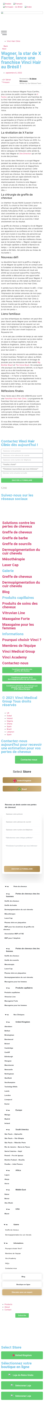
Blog (5, 592)
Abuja (7, 1179)
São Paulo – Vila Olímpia (14, 1138)
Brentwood (9, 1039)
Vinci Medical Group (18, 651)
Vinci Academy (14, 657)
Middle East (21, 1190)
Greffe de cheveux (17, 532)
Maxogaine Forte (16, 619)
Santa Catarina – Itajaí (13, 1151)
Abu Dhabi (9, 1203)
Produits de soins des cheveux (20, 605)
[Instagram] (22, 505)
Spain (9, 726)
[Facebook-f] (10, 505)
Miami (7, 1214)
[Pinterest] (29, 505)
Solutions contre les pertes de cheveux (18, 524)
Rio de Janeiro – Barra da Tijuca (17, 1147)
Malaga (7, 1115)
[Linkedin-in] (16, 505)
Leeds (7, 1091)
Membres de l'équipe (19, 645)
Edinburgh (9, 1056)
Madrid (7, 1119)
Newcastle (9, 1069)
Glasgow (8, 1061)
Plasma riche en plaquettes (15, 922)
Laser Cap (10, 565)
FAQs (7, 1263)
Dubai (9, 716)
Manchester (9, 1065)
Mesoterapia (9, 964)
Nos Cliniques (19, 1015)
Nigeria (10, 721)
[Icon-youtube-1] (4, 505)
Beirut (7, 1198)
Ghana (9, 724)
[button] (1, 433)
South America (22, 1129)
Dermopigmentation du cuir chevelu (21, 551)
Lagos (7, 1175)
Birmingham (9, 1035)
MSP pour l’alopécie (12, 938)
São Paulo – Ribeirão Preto (15, 1142)
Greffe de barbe (15, 538)
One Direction (25, 153)
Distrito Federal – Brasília (15, 1160)
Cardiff (7, 1052)
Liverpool (8, 1099)
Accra (7, 1183)
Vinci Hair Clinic (13, 41)
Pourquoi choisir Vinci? (13, 1248)
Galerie (16, 1224)
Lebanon (10, 732)
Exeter (7, 1104)
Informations (18, 1243)
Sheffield (8, 1078)
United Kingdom (23, 1022)
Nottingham (9, 1074)
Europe (19, 1110)
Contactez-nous (15, 663)
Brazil (9, 729)
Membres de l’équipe (13, 1253)
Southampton (10, 1082)
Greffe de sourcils (17, 544)
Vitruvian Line (13, 613)
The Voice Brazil (22, 365)
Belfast (7, 1031)
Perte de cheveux (20, 886)
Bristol (7, 1044)
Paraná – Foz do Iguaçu (14, 1155)
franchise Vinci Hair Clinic (16, 398)
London (8, 1095)
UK (8, 713)
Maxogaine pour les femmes (18, 626)
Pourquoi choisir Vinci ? (21, 640)
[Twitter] (4, 512)
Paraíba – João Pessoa (14, 1164)
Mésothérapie (13, 559)
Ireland (10, 718)
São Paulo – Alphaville (13, 1134)
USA (18, 1209)
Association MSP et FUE (14, 934)
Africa (18, 1170)
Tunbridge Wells (11, 1087)
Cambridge (9, 1048)
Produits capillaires (24, 988)
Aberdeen (8, 1026)
